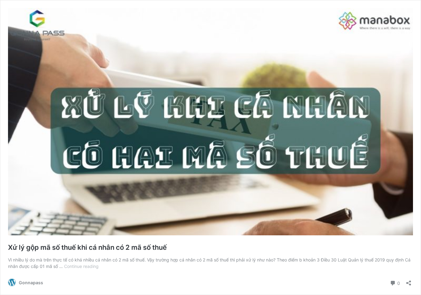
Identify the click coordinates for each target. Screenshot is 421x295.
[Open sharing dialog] (408, 281)
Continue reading (81, 266)
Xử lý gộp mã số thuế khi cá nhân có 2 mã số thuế (87, 247)
